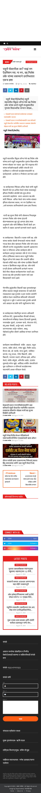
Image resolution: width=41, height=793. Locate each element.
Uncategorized (25, 62)
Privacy (28, 791)
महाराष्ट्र (33, 84)
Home (12, 791)
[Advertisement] (20, 20)
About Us (20, 791)
